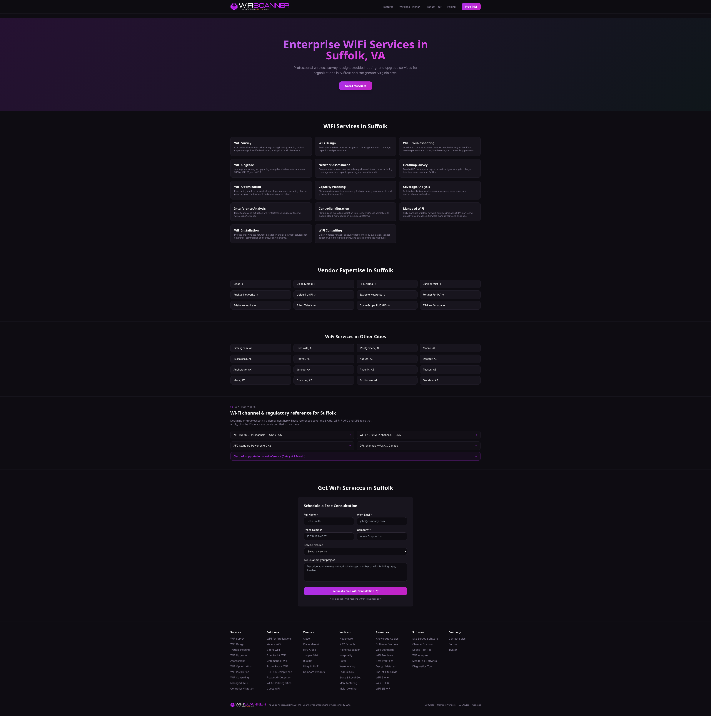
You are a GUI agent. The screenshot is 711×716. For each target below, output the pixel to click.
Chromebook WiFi (277, 660)
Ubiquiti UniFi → (306, 294)
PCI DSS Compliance (279, 671)
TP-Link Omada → (434, 305)
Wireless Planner (409, 6)
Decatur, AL (430, 358)
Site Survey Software (425, 638)
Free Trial (471, 6)
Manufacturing (348, 683)
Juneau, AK (303, 369)
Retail (343, 660)
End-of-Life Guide (386, 671)
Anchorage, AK (242, 369)
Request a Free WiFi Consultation (353, 591)
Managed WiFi (239, 683)
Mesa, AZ (239, 380)
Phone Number (313, 529)
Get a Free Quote (355, 85)
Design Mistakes (386, 666)
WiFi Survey (237, 638)
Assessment (237, 660)
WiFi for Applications (279, 638)
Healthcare (346, 638)
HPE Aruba (309, 649)
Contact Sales (457, 638)
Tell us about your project (319, 559)
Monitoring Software (424, 660)
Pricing (451, 6)
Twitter (453, 649)
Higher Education (350, 649)
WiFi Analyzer (420, 655)
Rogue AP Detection (279, 677)
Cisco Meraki (311, 644)
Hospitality (346, 655)
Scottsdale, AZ (369, 380)
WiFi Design (237, 644)
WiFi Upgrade (238, 655)
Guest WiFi (273, 688)
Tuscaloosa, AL (242, 358)
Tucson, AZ (429, 369)
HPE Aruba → (368, 283)
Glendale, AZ (430, 380)
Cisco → (238, 283)
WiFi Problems (384, 655)
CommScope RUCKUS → (375, 305)
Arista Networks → (244, 305)
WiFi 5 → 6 (382, 677)
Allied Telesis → (306, 305)
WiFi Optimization (240, 666)
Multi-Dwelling (348, 688)
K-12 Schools (347, 644)
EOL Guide (463, 704)
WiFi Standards (385, 649)
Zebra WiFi (273, 649)
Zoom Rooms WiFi (277, 666)
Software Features (387, 644)
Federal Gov (347, 671)
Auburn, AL (366, 358)
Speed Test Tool (422, 649)
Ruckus (307, 660)
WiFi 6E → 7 (383, 688)
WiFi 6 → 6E (383, 683)
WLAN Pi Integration (279, 683)
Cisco (306, 638)
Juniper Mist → (432, 283)
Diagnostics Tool (422, 666)
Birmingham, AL (242, 348)
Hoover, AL (303, 358)
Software (429, 704)
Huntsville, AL (305, 348)
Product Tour (433, 6)
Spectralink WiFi (276, 655)
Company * (364, 529)
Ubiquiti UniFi (311, 666)
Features (388, 6)
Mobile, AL (429, 348)
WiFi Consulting (239, 677)
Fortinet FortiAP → (434, 294)
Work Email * (364, 514)
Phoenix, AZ (367, 369)
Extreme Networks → (372, 294)
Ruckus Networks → (245, 294)
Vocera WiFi (274, 644)
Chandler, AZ (304, 380)
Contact (476, 704)
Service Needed (313, 544)
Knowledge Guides (387, 638)
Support (453, 644)
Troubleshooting (240, 649)
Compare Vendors (314, 671)
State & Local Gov (350, 677)
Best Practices (384, 660)
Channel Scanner (422, 644)
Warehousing (347, 666)
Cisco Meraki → (306, 283)
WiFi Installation (239, 671)
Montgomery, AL (370, 348)
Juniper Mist (310, 655)
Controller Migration (242, 688)
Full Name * (311, 514)
